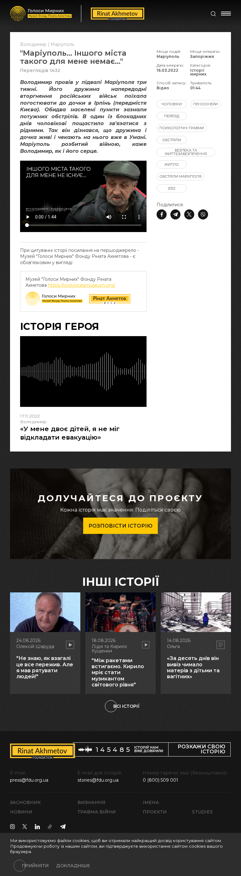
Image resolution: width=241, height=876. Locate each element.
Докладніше (73, 865)
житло (171, 164)
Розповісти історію (120, 526)
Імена (151, 802)
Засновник (25, 802)
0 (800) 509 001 (160, 780)
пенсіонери (205, 104)
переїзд (171, 116)
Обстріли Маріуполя (180, 176)
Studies (202, 812)
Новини (21, 812)
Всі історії (126, 706)
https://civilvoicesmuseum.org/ (81, 285)
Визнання (91, 802)
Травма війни (97, 812)
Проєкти (155, 812)
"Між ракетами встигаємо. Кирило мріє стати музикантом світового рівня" (118, 672)
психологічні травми (181, 128)
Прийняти (35, 865)
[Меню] (226, 13)
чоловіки (172, 104)
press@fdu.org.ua (29, 780)
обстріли (171, 140)
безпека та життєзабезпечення (186, 152)
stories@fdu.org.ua (98, 780)
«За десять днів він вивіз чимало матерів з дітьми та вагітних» (193, 667)
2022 (171, 188)
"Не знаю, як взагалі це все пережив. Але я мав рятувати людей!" (44, 667)
